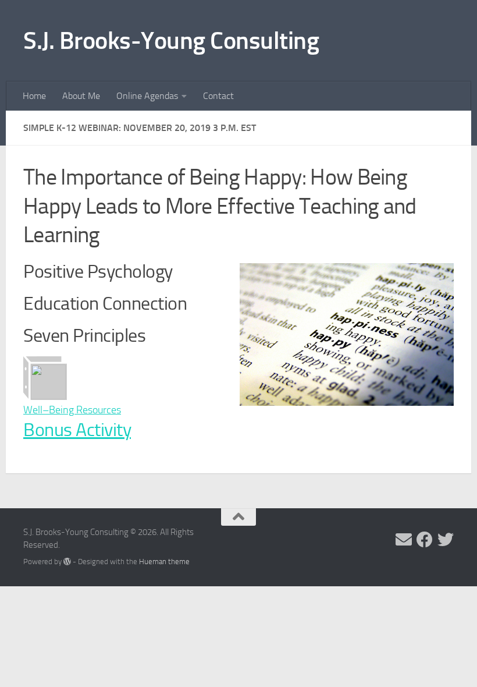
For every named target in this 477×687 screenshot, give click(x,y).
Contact (218, 95)
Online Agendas (147, 95)
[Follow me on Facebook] (425, 540)
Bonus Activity (77, 430)
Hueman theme (164, 561)
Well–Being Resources (72, 409)
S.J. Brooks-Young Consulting (171, 40)
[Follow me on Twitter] (445, 540)
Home (34, 95)
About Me (81, 95)
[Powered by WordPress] (67, 561)
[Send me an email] (404, 540)
